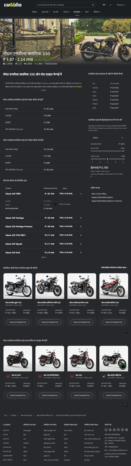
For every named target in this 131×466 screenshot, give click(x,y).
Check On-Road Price (17, 322)
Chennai (120, 5)
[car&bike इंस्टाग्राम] (114, 430)
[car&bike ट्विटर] (110, 430)
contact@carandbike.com (117, 450)
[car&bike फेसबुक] (118, 430)
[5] (123, 162)
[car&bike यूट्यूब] (106, 430)
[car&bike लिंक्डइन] (122, 430)
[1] (92, 162)
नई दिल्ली (95, 88)
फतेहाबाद (95, 104)
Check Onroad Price (18, 395)
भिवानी (94, 96)
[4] (115, 162)
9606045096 (113, 447)
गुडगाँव (94, 108)
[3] (107, 162)
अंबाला (94, 92)
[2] (100, 162)
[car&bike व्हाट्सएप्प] (126, 430)
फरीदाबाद (95, 100)
